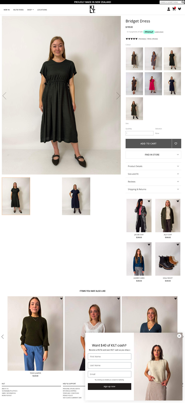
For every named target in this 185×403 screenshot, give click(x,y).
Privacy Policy (68, 395)
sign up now (109, 386)
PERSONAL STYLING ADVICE (71, 389)
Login (167, 9)
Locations (42, 10)
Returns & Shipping (69, 391)
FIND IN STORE (152, 154)
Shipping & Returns (137, 189)
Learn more (159, 32)
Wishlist (178, 8)
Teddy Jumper (24, 373)
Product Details (135, 166)
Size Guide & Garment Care (72, 398)
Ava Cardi (139, 299)
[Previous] (4, 95)
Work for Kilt (7, 395)
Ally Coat (167, 215)
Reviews (131, 181)
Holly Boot (167, 259)
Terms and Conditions (71, 393)
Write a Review (152, 39)
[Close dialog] (179, 336)
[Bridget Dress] (16, 196)
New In (7, 10)
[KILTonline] (92, 9)
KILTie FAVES (18, 10)
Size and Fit (133, 174)
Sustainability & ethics (9, 391)
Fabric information (9, 393)
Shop (29, 10)
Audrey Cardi (139, 259)
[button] (182, 2)
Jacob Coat (139, 215)
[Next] (118, 95)
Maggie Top (81, 333)
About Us (5, 389)
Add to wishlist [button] (176, 143)
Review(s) (142, 39)
